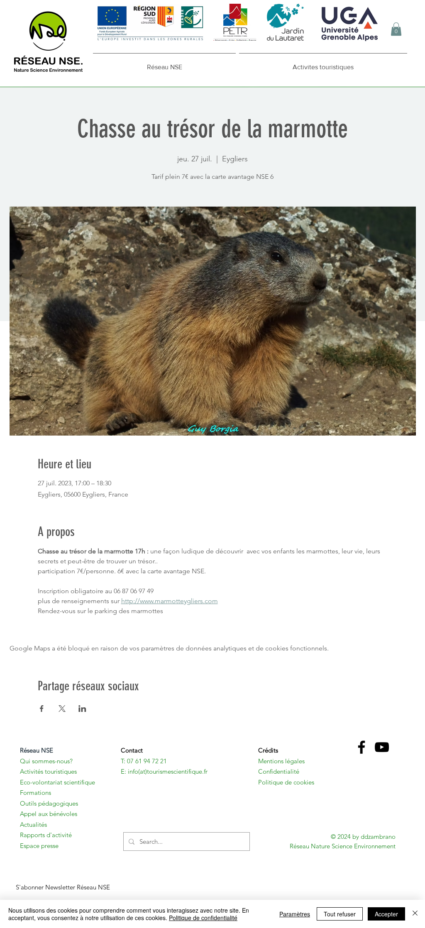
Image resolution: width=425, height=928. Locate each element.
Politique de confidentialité (203, 917)
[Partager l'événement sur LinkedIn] (82, 708)
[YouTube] (382, 747)
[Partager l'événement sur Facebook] (42, 708)
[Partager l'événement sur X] (62, 708)
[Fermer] (415, 913)
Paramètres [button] (294, 914)
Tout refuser (340, 914)
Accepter (386, 914)
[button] (396, 29)
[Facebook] (361, 747)
